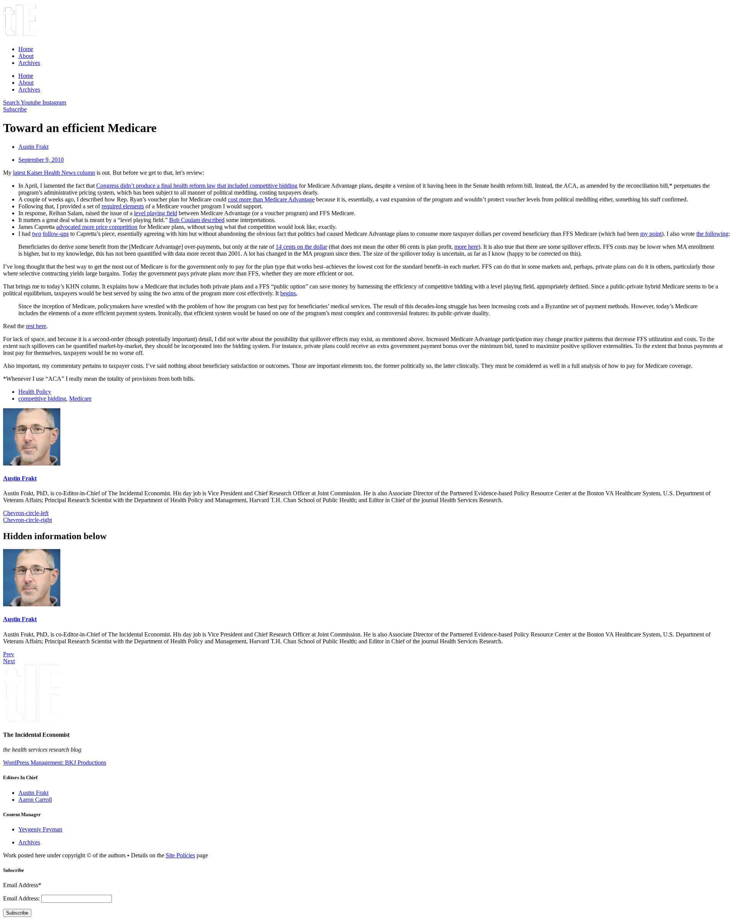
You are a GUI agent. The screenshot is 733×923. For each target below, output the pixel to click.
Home (25, 49)
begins (288, 293)
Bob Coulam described (196, 220)
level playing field (155, 213)
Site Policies (180, 855)
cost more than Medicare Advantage (271, 199)
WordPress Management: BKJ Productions (54, 762)
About (26, 56)
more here (466, 246)
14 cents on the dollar (301, 246)
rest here (36, 326)
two (36, 233)
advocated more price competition (96, 227)
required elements (123, 206)
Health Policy (34, 391)
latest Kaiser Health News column (54, 172)
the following (712, 233)
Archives (29, 63)
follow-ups (56, 233)
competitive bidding (42, 398)
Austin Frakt (20, 478)
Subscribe (17, 913)
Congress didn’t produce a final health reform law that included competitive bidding (196, 185)
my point (651, 233)
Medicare (80, 398)
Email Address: (22, 898)
